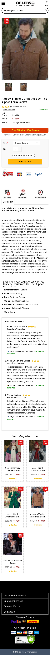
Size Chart (29, 155)
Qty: (4, 149)
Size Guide (18, 155)
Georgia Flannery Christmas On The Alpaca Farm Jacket (12, 470)
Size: (5, 143)
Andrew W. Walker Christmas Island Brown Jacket (37, 516)
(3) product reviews (18, 107)
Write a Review (9, 110)
